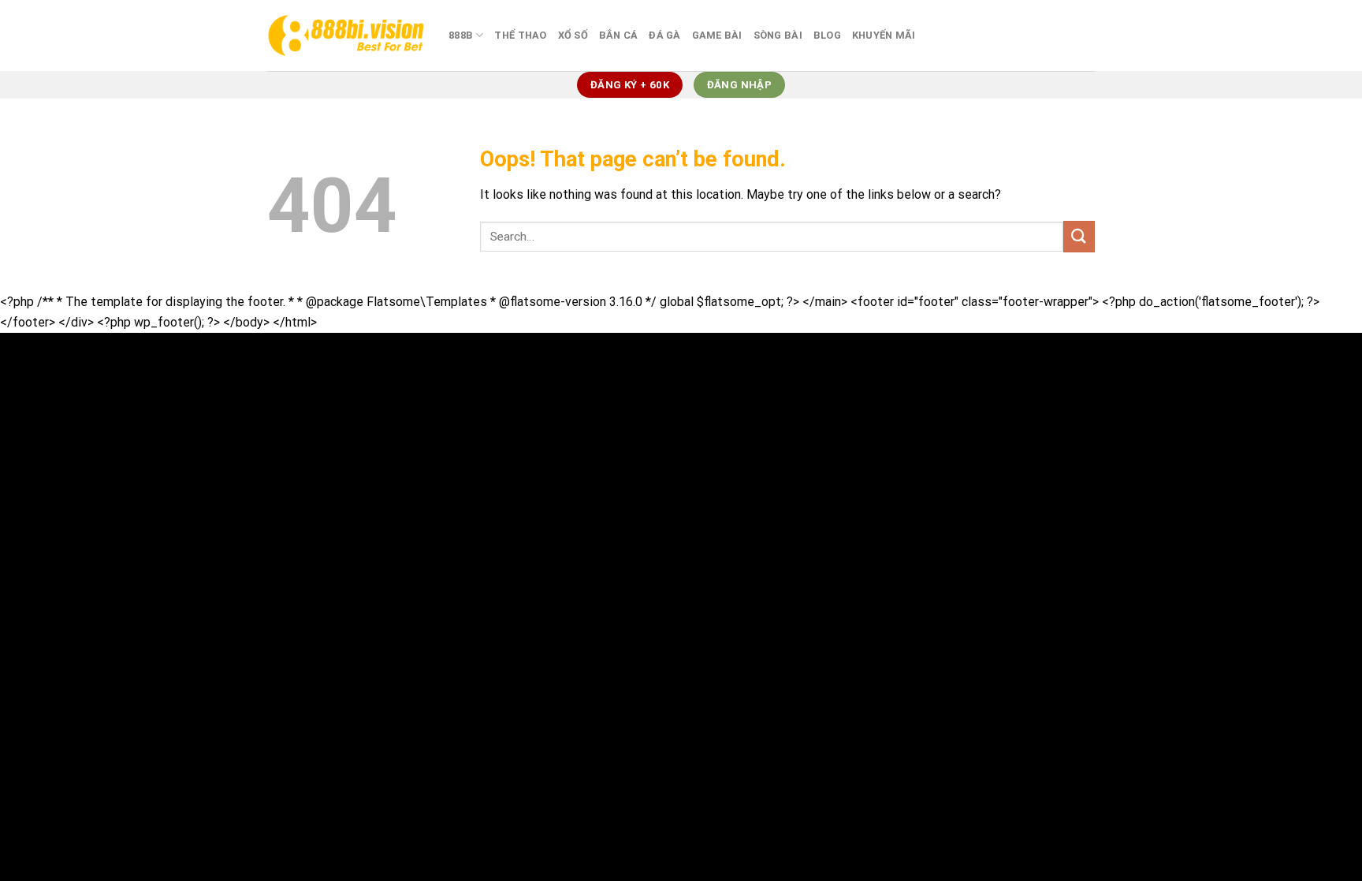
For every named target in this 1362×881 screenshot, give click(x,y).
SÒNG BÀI (778, 35)
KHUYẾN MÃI (884, 35)
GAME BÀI (717, 35)
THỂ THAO (520, 35)
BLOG (827, 35)
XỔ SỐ (573, 35)
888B (460, 35)
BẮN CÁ (618, 35)
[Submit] (1079, 236)
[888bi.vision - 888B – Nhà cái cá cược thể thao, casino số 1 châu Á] (346, 35)
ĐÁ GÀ (664, 35)
